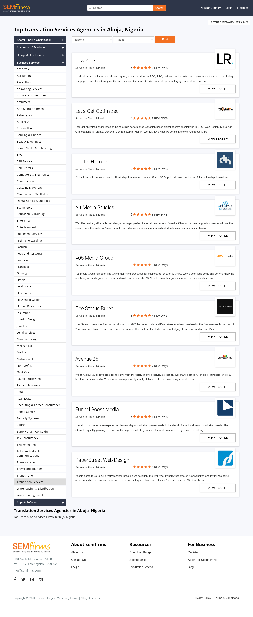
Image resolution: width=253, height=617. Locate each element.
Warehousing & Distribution (35, 488)
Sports (21, 425)
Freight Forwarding (29, 240)
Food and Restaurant (30, 253)
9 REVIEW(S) (160, 67)
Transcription (26, 475)
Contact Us (78, 559)
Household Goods (28, 299)
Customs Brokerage (29, 187)
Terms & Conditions (226, 597)
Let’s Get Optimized (97, 111)
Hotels (21, 280)
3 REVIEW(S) (160, 214)
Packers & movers (28, 385)
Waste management (30, 495)
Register (242, 7)
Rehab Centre (26, 412)
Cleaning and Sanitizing (32, 194)
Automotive (24, 128)
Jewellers (23, 326)
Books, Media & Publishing (34, 148)
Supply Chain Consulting (33, 431)
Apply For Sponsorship (202, 559)
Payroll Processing (29, 379)
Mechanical (24, 346)
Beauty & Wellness (29, 141)
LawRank (85, 61)
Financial (23, 260)
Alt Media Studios (94, 207)
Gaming (22, 273)
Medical (22, 352)
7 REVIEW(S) (160, 118)
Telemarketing (26, 445)
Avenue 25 (86, 359)
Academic (23, 69)
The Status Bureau (95, 308)
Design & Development (31, 55)
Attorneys (23, 122)
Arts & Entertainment (31, 108)
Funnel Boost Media (97, 409)
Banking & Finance (29, 135)
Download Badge (140, 552)
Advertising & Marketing (31, 47)
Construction (25, 181)
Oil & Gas (23, 372)
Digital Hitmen (91, 162)
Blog (191, 567)
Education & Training (31, 214)
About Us (77, 552)
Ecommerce (24, 207)
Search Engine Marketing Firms (57, 598)
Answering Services (29, 89)
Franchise (23, 267)
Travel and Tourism (29, 469)
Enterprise (24, 220)
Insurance (23, 313)
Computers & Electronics (33, 174)
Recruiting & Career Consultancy (38, 405)
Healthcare (24, 286)
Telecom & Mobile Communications (29, 453)
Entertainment (26, 227)
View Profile (218, 88)
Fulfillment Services (29, 234)
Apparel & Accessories (31, 95)
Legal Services (26, 332)
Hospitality (24, 293)
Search (159, 7)
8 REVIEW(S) (160, 416)
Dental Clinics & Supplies (33, 201)
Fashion (22, 247)
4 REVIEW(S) (160, 315)
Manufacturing (27, 339)
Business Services (28, 62)
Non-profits (24, 365)
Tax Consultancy (27, 438)
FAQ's (75, 567)
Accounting (24, 76)
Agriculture (24, 82)
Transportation (27, 462)
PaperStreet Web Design (102, 460)
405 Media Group (94, 258)
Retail (20, 392)
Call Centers (25, 168)
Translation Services (30, 482)
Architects (23, 102)
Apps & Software (27, 502)
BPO (19, 154)
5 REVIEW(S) (160, 265)
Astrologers (24, 115)
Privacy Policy (202, 597)
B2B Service (24, 161)
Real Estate (24, 398)
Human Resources (29, 306)
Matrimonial (25, 359)
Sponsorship (137, 559)
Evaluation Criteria (141, 567)
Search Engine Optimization (34, 39)
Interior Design (27, 319)
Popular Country (210, 7)
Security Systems (28, 418)
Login (229, 7)
